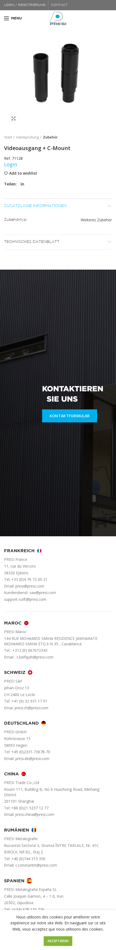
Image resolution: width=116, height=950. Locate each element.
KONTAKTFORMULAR (70, 415)
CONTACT (59, 5)
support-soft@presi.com (25, 599)
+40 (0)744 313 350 (28, 858)
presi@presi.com (29, 586)
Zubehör (50, 137)
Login (10, 164)
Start (8, 137)
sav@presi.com (43, 592)
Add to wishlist (23, 173)
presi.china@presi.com (34, 814)
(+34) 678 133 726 (28, 909)
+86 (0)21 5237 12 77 (30, 807)
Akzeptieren (58, 941)
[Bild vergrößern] (13, 118)
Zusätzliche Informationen (35, 206)
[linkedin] (22, 184)
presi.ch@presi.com (31, 707)
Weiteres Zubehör (96, 219)
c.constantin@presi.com (36, 865)
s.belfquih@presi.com (34, 657)
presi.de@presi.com (32, 758)
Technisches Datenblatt (31, 241)
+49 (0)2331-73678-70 (30, 751)
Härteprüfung (27, 137)
